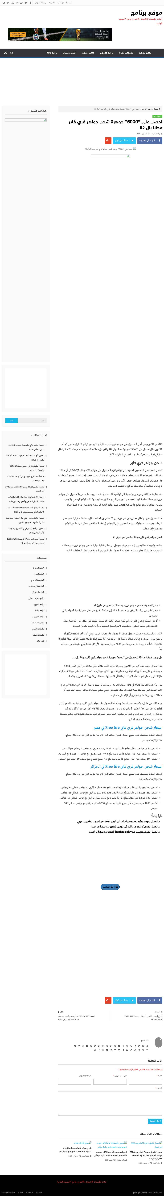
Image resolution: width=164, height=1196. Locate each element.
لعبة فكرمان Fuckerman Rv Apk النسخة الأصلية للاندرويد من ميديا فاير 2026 (26, 509)
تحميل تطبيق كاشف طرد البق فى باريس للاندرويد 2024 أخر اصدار (124, 826)
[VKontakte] (110, 1049)
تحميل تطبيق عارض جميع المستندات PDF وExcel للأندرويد (27, 468)
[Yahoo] (98, 1049)
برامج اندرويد (145, 53)
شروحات (40, 641)
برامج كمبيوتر (106, 53)
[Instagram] (102, 1046)
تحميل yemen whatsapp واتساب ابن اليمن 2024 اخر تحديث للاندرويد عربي (117, 821)
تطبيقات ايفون (126, 53)
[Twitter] (118, 1049)
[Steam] (130, 1049)
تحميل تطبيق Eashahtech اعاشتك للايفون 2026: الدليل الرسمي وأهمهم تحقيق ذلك (26, 499)
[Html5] (106, 1046)
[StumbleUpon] (126, 1049)
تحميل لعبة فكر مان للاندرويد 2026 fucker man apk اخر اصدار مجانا (25, 541)
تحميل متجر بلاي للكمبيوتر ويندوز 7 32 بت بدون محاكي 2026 (26, 447)
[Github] (114, 1046)
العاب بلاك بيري (37, 580)
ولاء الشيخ (156, 134)
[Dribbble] (126, 1046)
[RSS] (82, 1046)
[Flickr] (118, 1046)
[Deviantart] (134, 1046)
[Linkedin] (98, 1046)
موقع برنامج (146, 13)
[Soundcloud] (146, 1049)
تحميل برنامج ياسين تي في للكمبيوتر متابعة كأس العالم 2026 (26, 530)
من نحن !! (60, 3)
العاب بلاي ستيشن (36, 586)
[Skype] (74, 1046)
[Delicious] (138, 1046)
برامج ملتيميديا (38, 622)
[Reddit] (86, 1046)
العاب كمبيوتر (69, 53)
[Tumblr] (122, 1049)
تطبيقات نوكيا (38, 635)
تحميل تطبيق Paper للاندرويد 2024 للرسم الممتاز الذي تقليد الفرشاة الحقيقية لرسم (146, 1155)
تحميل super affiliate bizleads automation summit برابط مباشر (110, 1154)
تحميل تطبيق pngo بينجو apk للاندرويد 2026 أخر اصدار (24, 489)
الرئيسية (69, 3)
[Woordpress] (102, 1049)
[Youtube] (94, 1049)
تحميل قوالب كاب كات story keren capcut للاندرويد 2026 (25, 457)
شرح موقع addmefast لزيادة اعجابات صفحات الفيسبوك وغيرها (75, 1150)
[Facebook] (122, 1046)
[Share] (78, 1046)
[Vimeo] (114, 1049)
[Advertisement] (82, 82)
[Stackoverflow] (134, 1049)
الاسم (159, 1075)
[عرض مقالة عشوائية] (5, 53)
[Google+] (110, 1046)
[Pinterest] (90, 1046)
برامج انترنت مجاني (36, 598)
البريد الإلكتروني (120, 1075)
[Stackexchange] (138, 1049)
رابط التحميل (109, 887)
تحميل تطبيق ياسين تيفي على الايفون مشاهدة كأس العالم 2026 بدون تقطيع (25, 520)
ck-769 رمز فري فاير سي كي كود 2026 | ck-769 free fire (26, 478)
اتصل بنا (52, 3)
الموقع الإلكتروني (85, 1075)
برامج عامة (52, 53)
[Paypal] (94, 1046)
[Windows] (106, 1049)
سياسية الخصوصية (40, 3)
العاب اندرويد (88, 53)
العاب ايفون (39, 574)
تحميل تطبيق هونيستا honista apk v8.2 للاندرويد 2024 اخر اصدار (123, 832)
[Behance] (142, 1046)
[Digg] (130, 1046)
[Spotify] (142, 1049)
